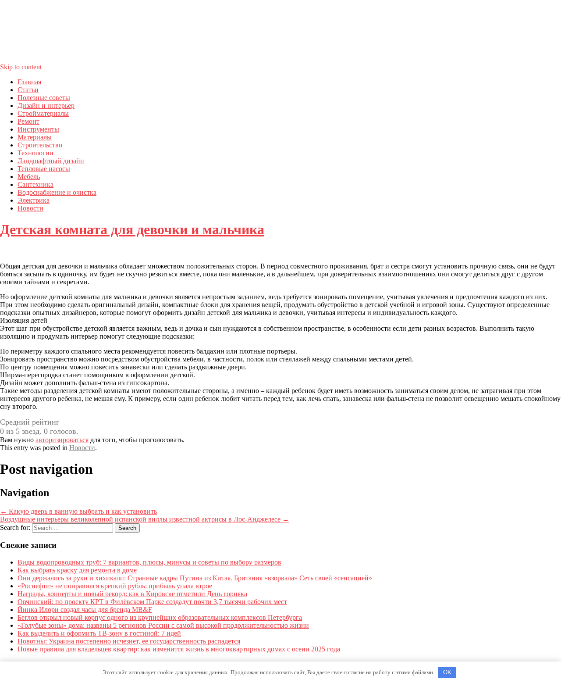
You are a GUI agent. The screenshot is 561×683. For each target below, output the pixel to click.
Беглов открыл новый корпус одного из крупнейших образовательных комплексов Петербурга (160, 617)
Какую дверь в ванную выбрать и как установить (78, 511)
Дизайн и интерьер (46, 105)
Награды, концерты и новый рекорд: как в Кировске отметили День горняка (132, 593)
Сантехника (35, 184)
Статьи (28, 89)
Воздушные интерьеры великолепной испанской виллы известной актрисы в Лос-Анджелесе (144, 519)
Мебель (29, 176)
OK (447, 672)
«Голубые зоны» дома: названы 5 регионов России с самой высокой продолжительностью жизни (163, 625)
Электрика (34, 200)
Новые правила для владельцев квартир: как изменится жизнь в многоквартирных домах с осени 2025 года (179, 649)
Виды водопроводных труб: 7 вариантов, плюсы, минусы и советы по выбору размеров (149, 562)
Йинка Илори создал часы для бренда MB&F (85, 609)
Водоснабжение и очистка (57, 192)
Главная (29, 82)
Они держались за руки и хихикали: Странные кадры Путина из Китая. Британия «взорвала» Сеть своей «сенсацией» (195, 578)
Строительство (40, 145)
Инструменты (38, 129)
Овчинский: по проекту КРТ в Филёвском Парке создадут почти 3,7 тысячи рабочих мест (152, 601)
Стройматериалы (43, 113)
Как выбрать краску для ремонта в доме (77, 570)
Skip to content (21, 67)
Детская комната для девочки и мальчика (132, 229)
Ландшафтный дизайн (51, 160)
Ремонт (28, 121)
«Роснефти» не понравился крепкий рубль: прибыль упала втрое (115, 586)
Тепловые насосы (44, 168)
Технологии (35, 153)
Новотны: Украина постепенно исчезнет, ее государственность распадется (129, 641)
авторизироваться (62, 439)
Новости (30, 208)
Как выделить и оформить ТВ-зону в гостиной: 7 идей (99, 633)
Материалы (35, 137)
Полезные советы (44, 97)
